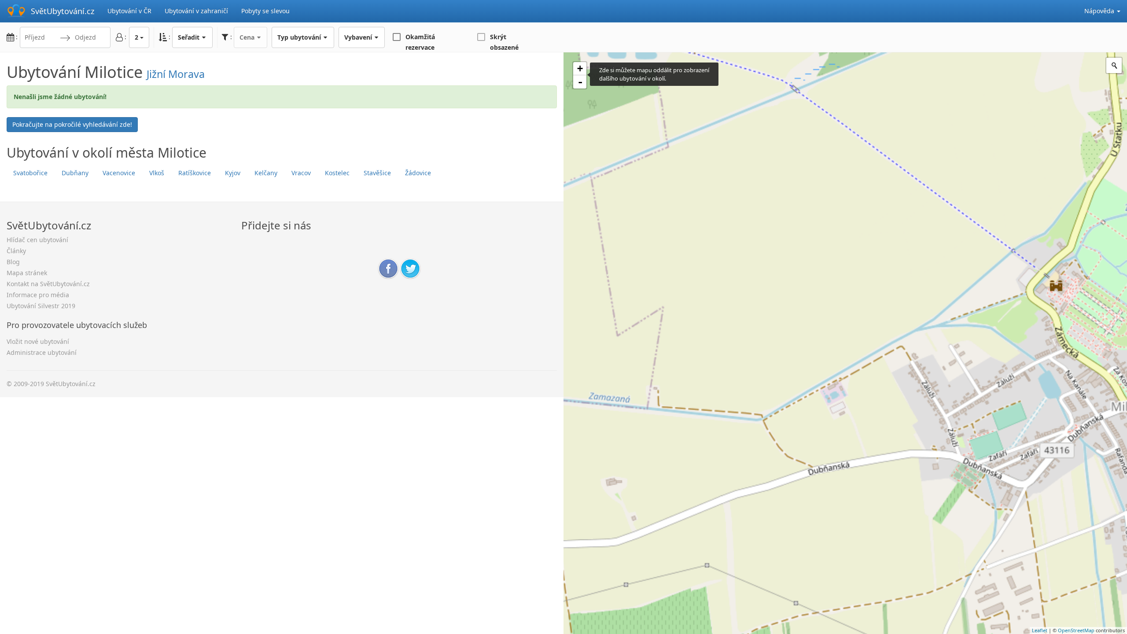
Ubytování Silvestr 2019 (41, 306)
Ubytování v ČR (129, 11)
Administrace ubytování (42, 352)
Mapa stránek (27, 273)
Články (16, 251)
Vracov (301, 173)
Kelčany (265, 173)
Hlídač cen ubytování (37, 240)
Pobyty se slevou (265, 11)
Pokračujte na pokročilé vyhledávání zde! (72, 124)
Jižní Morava (176, 74)
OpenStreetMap (1076, 630)
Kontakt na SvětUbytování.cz (48, 284)
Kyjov (232, 173)
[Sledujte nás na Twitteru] (410, 268)
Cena (247, 37)
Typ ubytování (300, 37)
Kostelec (337, 173)
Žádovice (418, 173)
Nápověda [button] (1100, 11)
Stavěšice (377, 173)
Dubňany (75, 173)
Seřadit (189, 37)
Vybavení (359, 37)
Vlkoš (156, 173)
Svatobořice (30, 173)
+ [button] (580, 68)
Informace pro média (38, 295)
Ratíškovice (194, 173)
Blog (13, 262)
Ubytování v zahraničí (196, 11)
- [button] (580, 82)
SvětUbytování (62, 11)
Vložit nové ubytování (38, 341)
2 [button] (136, 37)
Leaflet (1039, 630)
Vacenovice (119, 173)
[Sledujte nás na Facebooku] (388, 268)
